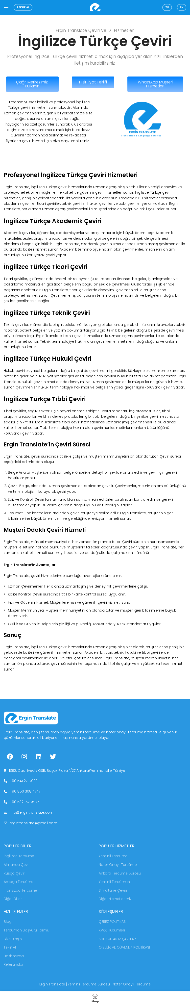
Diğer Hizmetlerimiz (115, 899)
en (181, 7)
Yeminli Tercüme (113, 856)
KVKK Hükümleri (112, 930)
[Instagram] (24, 756)
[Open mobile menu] (6, 7)
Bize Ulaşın (13, 939)
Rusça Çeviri (14, 873)
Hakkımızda (14, 956)
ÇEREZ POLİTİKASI (112, 921)
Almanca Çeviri (17, 864)
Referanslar (14, 964)
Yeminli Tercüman (114, 881)
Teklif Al (23, 7)
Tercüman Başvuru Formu (26, 930)
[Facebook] (10, 756)
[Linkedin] (38, 756)
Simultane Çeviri (113, 890)
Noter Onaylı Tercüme (118, 864)
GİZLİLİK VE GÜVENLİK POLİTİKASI (124, 947)
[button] (32, 84)
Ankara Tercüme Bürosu (120, 873)
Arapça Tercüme (18, 881)
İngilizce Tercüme (19, 856)
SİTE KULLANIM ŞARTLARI (118, 939)
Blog (8, 921)
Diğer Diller (13, 899)
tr (167, 7)
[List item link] (95, 770)
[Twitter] (53, 756)
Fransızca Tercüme (20, 890)
